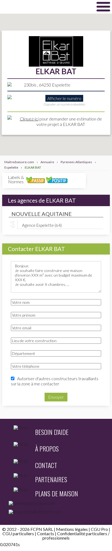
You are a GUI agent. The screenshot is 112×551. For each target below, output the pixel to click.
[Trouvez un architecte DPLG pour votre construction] (56, 513)
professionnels (56, 537)
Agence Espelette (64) (42, 225)
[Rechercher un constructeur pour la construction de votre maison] (56, 504)
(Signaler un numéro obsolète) (64, 104)
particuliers (96, 533)
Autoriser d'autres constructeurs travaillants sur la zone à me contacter (54, 381)
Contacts (45, 533)
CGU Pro (99, 529)
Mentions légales (72, 529)
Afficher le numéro (64, 98)
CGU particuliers (18, 533)
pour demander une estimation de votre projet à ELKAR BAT (61, 121)
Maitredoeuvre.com (45, 6)
